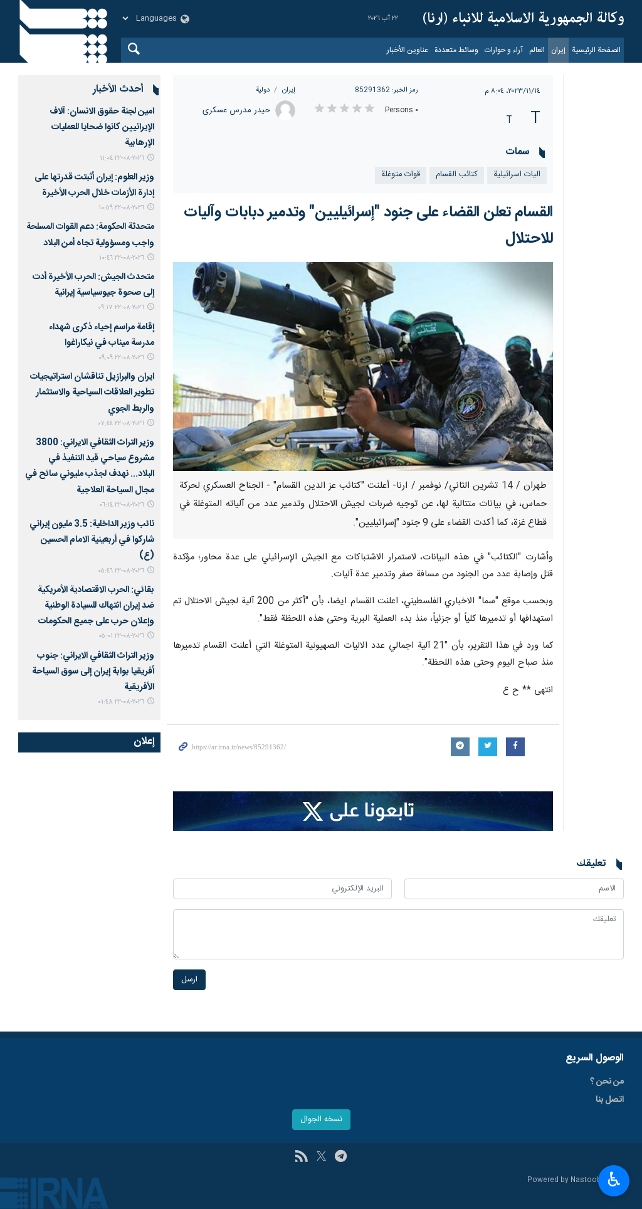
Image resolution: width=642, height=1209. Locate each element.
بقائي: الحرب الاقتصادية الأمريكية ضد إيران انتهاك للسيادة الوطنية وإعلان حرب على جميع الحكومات (96, 606)
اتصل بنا (610, 1099)
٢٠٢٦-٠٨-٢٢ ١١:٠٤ (122, 158)
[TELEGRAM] (340, 1158)
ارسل (189, 979)
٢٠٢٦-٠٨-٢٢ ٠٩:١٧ (121, 308)
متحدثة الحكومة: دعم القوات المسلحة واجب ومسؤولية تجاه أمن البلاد (90, 234)
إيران (558, 50)
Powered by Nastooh (564, 1180)
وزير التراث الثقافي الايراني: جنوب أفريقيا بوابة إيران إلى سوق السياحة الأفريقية (93, 671)
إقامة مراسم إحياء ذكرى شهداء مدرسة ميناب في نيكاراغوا (101, 335)
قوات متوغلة (400, 174)
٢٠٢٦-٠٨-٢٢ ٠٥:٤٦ (121, 571)
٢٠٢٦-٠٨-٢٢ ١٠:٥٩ (121, 208)
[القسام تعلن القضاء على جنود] (363, 366)
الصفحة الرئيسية (596, 50)
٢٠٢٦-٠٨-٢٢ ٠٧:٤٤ (121, 424)
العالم (537, 50)
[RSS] (301, 1158)
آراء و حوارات (504, 50)
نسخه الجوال (321, 1119)
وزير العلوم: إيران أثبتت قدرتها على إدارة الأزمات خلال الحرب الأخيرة (94, 185)
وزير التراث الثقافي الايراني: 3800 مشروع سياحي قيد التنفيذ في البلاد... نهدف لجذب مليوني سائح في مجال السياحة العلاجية (89, 466)
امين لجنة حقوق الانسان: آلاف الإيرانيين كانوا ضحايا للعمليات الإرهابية (102, 127)
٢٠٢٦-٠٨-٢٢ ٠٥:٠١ (121, 636)
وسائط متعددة (456, 50)
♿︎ (614, 1179)
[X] (321, 1158)
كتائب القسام (457, 174)
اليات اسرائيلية (516, 174)
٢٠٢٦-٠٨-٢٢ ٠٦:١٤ (121, 505)
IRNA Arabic (523, 18)
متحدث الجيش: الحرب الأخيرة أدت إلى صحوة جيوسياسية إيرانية (93, 285)
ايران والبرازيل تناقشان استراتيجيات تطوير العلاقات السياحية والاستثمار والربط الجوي (92, 392)
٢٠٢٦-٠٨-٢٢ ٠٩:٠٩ (121, 358)
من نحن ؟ (607, 1081)
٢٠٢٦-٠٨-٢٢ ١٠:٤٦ (121, 258)
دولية (263, 90)
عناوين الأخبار (407, 50)
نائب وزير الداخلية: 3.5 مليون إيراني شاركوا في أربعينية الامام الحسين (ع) (91, 540)
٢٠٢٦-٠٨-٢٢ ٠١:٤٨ (121, 702)
